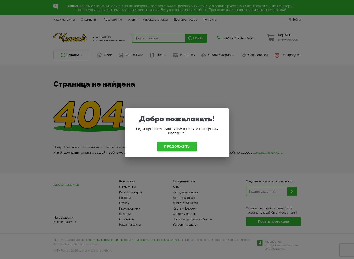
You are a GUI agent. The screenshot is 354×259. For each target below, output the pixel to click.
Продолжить (177, 146)
